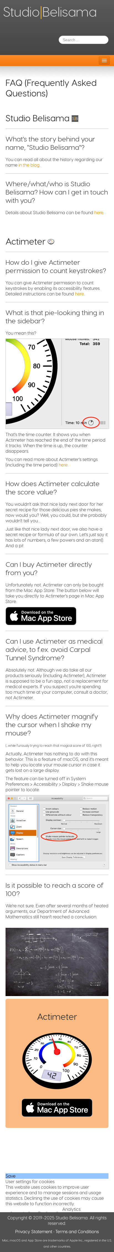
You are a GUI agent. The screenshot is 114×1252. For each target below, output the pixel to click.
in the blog (29, 164)
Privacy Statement (33, 1231)
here (98, 212)
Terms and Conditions (77, 1231)
